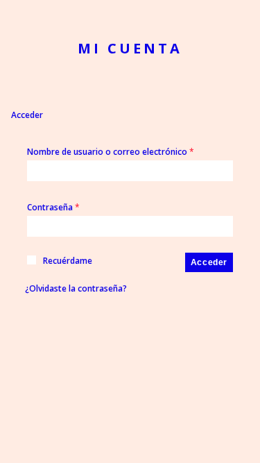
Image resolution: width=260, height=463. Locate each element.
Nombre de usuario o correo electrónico (110, 152)
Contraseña (53, 207)
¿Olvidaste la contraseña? (76, 288)
